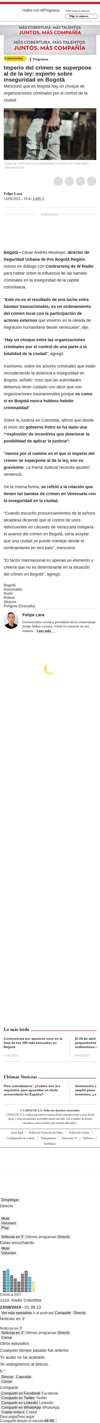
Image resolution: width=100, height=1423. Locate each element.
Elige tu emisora (78, 16)
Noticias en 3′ (12, 1237)
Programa (51, 10)
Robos (9, 598)
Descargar (8, 1417)
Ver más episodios (16, 1313)
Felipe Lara (13, 194)
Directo (64, 1237)
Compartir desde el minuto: (27, 1421)
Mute (5, 1219)
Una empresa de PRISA (50, 1158)
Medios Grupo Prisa (50, 1169)
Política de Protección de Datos (46, 1132)
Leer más (44, 631)
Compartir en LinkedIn (19, 1403)
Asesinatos (13, 589)
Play (5, 1228)
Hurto (8, 593)
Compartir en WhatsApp (21, 1407)
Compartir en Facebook (20, 1393)
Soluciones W (69, 1138)
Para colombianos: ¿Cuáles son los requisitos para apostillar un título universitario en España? (32, 1090)
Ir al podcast (43, 1313)
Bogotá (10, 585)
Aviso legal (17, 1132)
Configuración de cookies (21, 1138)
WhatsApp (91, 181)
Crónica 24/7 (10, 1295)
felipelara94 (25, 193)
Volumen (8, 1223)
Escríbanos (50, 1143)
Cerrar (6, 1338)
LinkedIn (80, 181)
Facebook (58, 181)
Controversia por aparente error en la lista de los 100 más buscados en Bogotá (33, 1043)
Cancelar (23, 1377)
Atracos (10, 602)
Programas (40, 59)
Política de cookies (79, 1132)
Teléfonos (88, 1138)
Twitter (69, 181)
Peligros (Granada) (19, 606)
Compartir (63, 1313)
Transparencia (48, 1138)
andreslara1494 (31, 193)
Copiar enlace (13, 1412)
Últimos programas (40, 1237)
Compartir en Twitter (18, 1398)
